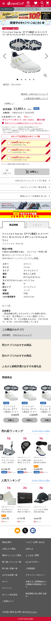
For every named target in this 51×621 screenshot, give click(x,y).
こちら (34, 612)
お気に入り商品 (9, 549)
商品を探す (7, 542)
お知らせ (29, 549)
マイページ (7, 588)
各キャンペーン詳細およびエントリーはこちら (23, 123)
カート (5, 582)
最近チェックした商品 (11, 555)
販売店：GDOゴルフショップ (34, 94)
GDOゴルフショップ (22, 335)
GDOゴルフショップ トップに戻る (31, 181)
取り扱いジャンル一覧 (11, 562)
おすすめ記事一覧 (9, 575)
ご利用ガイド (8, 601)
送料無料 (6, 335)
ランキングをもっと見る (41, 431)
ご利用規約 (30, 568)
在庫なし (11, 420)
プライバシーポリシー (35, 575)
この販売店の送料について (36, 98)
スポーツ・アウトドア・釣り (27, 9)
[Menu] (3, 3)
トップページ (6, 9)
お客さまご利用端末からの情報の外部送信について (36, 584)
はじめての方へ (32, 562)
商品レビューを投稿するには (33, 196)
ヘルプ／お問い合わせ (35, 542)
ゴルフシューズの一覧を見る (33, 187)
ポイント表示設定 (9, 595)
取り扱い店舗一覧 (9, 568)
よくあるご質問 (32, 555)
